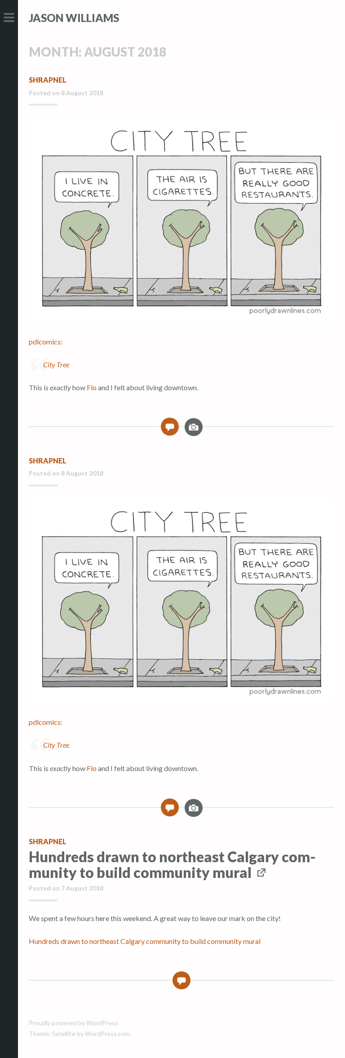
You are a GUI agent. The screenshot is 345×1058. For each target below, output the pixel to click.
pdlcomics (45, 341)
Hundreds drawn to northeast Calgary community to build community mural (172, 864)
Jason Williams (74, 17)
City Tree (56, 364)
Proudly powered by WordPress (73, 1023)
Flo (92, 387)
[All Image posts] (193, 430)
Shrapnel (47, 79)
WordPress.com (107, 1033)
